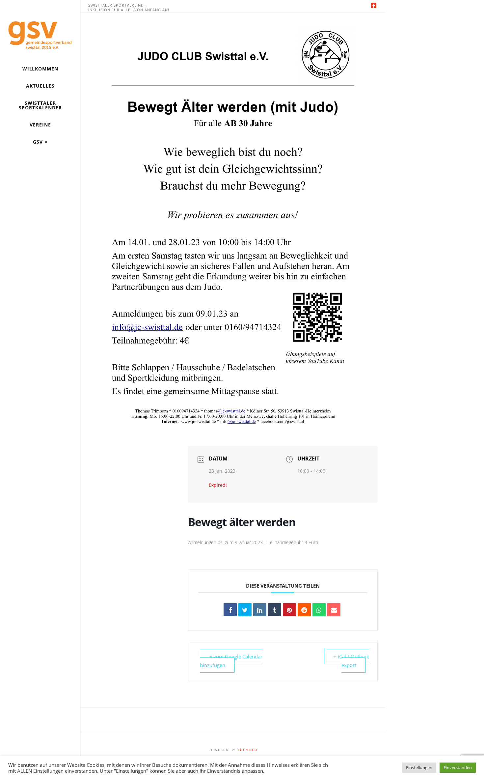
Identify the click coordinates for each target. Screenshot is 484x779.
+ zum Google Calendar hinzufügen (231, 660)
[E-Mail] (333, 609)
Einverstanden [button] (458, 767)
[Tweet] (245, 609)
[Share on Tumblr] (274, 609)
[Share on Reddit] (304, 609)
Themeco (247, 749)
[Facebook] (374, 5)
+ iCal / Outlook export (351, 660)
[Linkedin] (259, 609)
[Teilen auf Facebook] (230, 609)
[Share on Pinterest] (289, 609)
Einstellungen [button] (419, 767)
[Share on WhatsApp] (319, 609)
